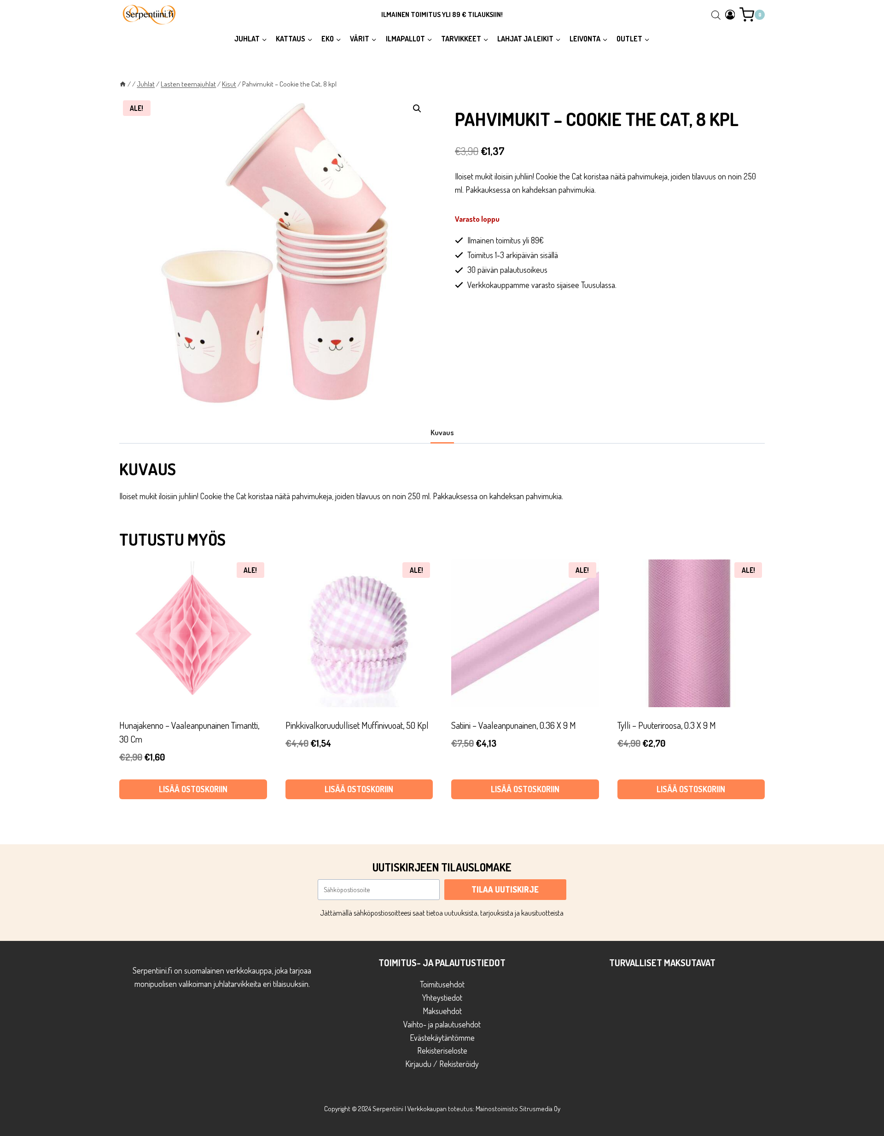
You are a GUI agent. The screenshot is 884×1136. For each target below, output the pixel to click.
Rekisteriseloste (442, 1050)
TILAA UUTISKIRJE (505, 889)
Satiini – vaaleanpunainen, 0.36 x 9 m (513, 725)
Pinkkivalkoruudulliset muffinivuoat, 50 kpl (357, 725)
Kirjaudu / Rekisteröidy (442, 1064)
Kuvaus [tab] (442, 432)
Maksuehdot (442, 1011)
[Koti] (122, 83)
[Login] (730, 14)
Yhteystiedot (442, 997)
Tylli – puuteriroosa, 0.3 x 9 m (666, 725)
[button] (417, 108)
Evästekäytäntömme (442, 1037)
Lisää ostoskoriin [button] (193, 789)
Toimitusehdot (442, 984)
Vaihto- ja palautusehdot (442, 1024)
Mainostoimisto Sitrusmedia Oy (518, 1108)
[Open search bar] (716, 15)
